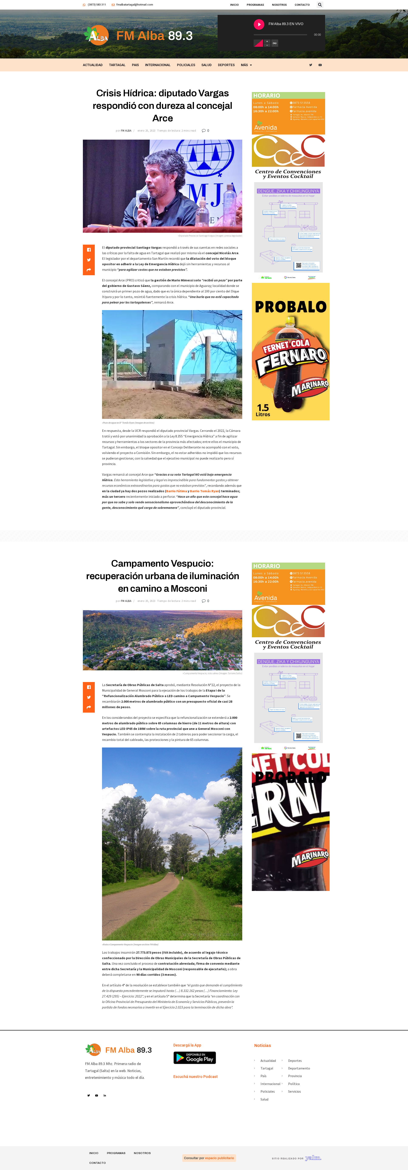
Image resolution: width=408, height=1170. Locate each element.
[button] (320, 4)
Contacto (302, 4)
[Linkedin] (105, 1095)
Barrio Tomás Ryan (204, 491)
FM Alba (126, 130)
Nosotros (279, 4)
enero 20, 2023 (146, 130)
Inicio (234, 4)
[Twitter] (311, 65)
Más (244, 65)
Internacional (158, 65)
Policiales (186, 65)
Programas (255, 4)
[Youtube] (320, 65)
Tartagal (117, 65)
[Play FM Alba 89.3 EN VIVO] (259, 24)
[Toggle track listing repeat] (274, 43)
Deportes (226, 65)
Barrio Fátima (176, 491)
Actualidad (93, 65)
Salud (206, 65)
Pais (135, 65)
